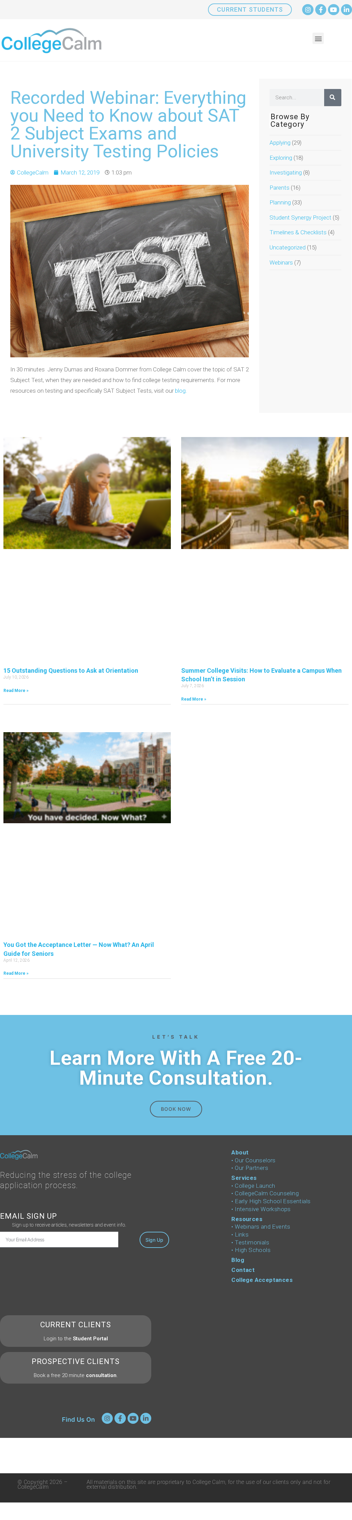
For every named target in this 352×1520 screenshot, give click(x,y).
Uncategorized (288, 247)
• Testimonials (250, 1242)
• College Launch (253, 1185)
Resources (246, 1219)
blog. (181, 390)
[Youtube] (333, 9)
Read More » (16, 690)
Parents (279, 187)
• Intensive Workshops (260, 1209)
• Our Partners (249, 1167)
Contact (243, 1269)
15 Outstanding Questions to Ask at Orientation (70, 670)
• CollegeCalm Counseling (265, 1193)
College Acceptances (262, 1279)
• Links (240, 1234)
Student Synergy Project (300, 217)
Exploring (281, 157)
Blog (237, 1259)
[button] (318, 38)
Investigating (286, 172)
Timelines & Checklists (298, 232)
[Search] (332, 97)
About (240, 1152)
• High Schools (251, 1250)
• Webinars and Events (260, 1226)
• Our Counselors (253, 1160)
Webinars (281, 262)
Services (243, 1177)
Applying (280, 142)
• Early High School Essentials (270, 1201)
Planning (280, 202)
